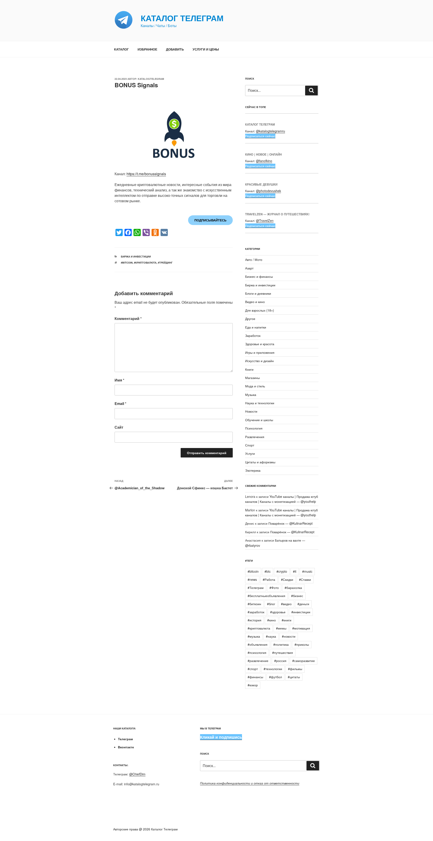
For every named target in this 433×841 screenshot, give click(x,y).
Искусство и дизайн (259, 360)
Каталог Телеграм (182, 18)
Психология (254, 428)
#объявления (257, 644)
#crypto (281, 571)
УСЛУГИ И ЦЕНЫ (206, 49)
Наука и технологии (259, 403)
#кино (271, 620)
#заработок (256, 612)
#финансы (255, 677)
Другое (250, 318)
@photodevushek (268, 190)
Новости (251, 411)
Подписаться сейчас (260, 136)
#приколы (302, 644)
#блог (271, 604)
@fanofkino (264, 161)
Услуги (250, 453)
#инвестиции (300, 612)
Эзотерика (252, 470)
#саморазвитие (303, 660)
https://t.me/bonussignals (146, 173)
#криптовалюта (145, 262)
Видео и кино (255, 301)
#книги (286, 620)
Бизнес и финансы (259, 276)
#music (307, 571)
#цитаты (294, 677)
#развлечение (258, 660)
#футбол (275, 677)
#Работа (269, 579)
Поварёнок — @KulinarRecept (290, 523)
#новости (288, 636)
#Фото (274, 587)
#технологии (273, 668)
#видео (286, 604)
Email (120, 403)
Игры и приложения (259, 352)
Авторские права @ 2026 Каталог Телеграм (145, 829)
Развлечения (254, 436)
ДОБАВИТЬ (175, 49)
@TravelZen (265, 220)
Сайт (119, 427)
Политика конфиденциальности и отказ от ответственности (249, 783)
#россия (280, 660)
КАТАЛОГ (121, 49)
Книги (249, 369)
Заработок (252, 335)
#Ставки (305, 579)
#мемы (281, 628)
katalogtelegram (151, 78)
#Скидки (287, 579)
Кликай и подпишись (221, 737)
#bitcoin (127, 262)
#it (294, 571)
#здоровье (278, 612)
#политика (281, 644)
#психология (257, 652)
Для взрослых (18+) (259, 310)
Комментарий (128, 318)
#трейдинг (165, 262)
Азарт (249, 268)
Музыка (250, 394)
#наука (271, 636)
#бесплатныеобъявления (266, 595)
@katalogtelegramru (270, 131)
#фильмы (295, 668)
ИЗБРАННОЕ (147, 49)
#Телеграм (256, 587)
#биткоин (254, 604)
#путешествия (282, 652)
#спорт (253, 668)
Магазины (252, 377)
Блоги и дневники (258, 293)
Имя (119, 380)
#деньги (303, 604)
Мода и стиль (255, 386)
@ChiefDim (137, 774)
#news (252, 579)
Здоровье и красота (259, 344)
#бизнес (297, 595)
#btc (268, 571)
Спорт (249, 445)
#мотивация (301, 628)
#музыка (254, 636)
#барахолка (293, 587)
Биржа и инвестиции (136, 256)
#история (254, 620)
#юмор (253, 685)
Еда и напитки (255, 327)
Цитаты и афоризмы (260, 462)
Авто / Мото (253, 259)
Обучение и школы (259, 420)
